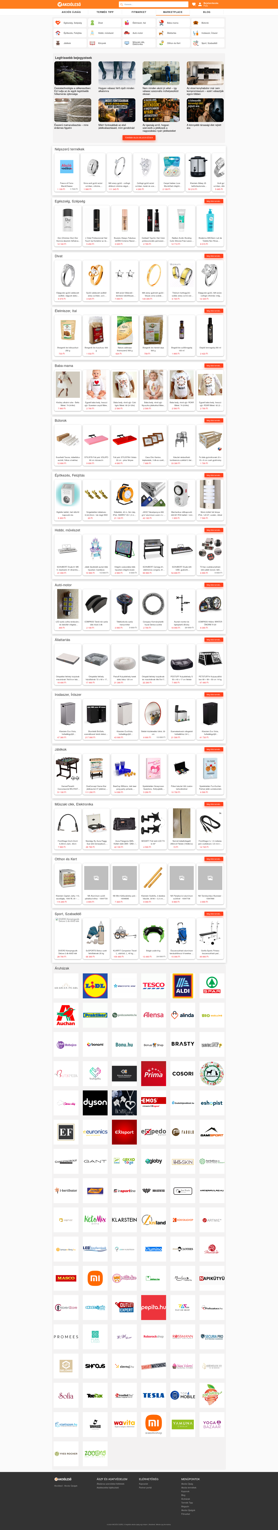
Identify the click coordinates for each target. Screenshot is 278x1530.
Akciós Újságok (188, 1510)
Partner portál (145, 1487)
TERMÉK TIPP (105, 12)
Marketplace (173, 12)
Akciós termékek (188, 1487)
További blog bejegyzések (139, 137)
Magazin (185, 1506)
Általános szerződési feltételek (110, 1483)
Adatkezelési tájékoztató (108, 1487)
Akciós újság (71, 12)
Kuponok (185, 1491)
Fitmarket (139, 12)
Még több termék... (214, 201)
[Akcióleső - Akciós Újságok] (69, 4)
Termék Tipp (187, 1502)
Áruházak (185, 1498)
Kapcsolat (143, 1483)
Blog (206, 12)
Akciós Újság (187, 1483)
